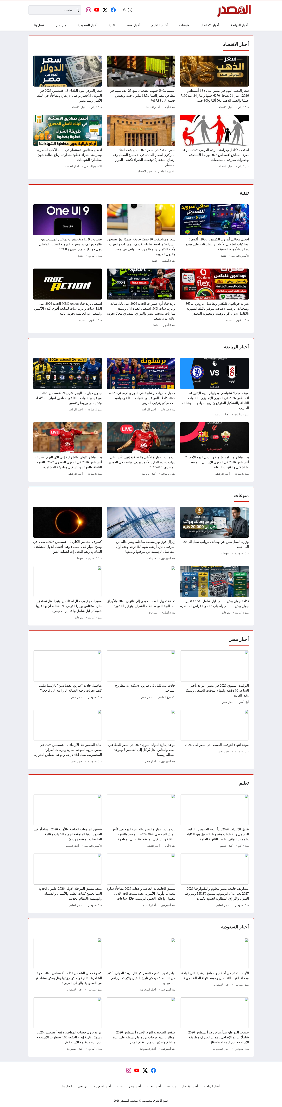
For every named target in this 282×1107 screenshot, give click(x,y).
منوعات (225, 553)
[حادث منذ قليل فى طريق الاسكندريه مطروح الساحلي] (141, 677)
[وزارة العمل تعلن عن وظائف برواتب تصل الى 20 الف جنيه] (214, 534)
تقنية (223, 255)
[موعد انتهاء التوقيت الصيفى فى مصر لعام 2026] (214, 737)
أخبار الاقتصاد (226, 107)
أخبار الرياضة (222, 414)
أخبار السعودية (221, 984)
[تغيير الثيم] (127, 10)
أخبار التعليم (226, 845)
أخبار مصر (227, 702)
